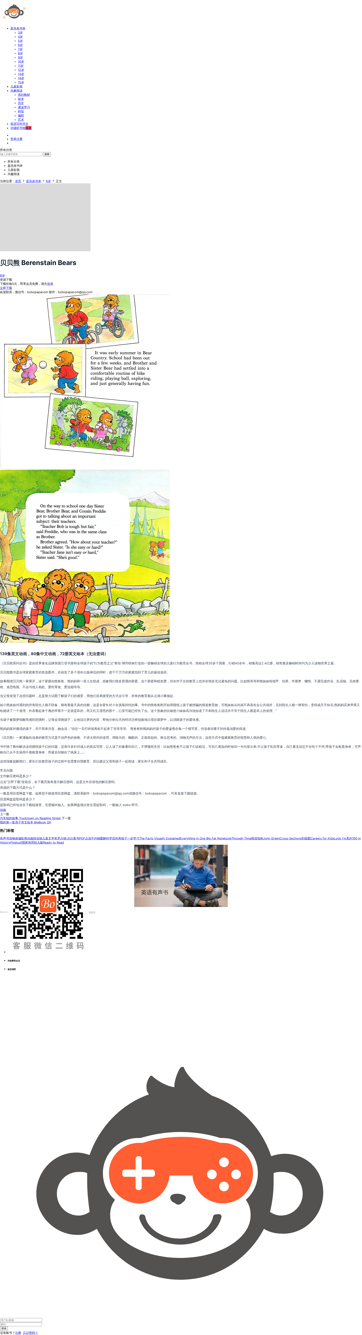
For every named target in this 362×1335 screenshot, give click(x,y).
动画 (3, 810)
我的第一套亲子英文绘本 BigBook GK (25, 822)
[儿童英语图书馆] (14, 21)
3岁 (20, 32)
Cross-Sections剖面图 (295, 838)
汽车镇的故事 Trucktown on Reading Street (30, 818)
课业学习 (24, 107)
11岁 (21, 66)
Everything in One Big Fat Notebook (205, 838)
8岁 (20, 53)
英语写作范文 (19, 124)
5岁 (20, 41)
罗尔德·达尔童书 (68, 838)
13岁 (21, 74)
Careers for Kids (322, 838)
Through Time (241, 838)
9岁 (20, 57)
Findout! (16, 842)
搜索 (46, 154)
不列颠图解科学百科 (104, 838)
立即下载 (6, 288)
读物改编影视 (18, 838)
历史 (21, 103)
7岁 (20, 49)
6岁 (20, 45)
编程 (21, 115)
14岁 (21, 78)
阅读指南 (257, 838)
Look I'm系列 (343, 838)
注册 (18, 1333)
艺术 (21, 119)
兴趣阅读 (16, 90)
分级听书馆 (20, 128)
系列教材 (24, 95)
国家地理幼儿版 (32, 842)
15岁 (21, 82)
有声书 (4, 838)
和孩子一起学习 (128, 838)
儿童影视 (16, 86)
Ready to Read (53, 842)
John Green (271, 838)
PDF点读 (85, 838)
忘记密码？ (30, 1333)
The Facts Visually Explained (159, 838)
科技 (21, 111)
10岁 (21, 61)
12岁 (21, 70)
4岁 (20, 36)
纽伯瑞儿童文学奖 (45, 838)
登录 (50, 284)
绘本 (21, 99)
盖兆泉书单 (17, 28)
